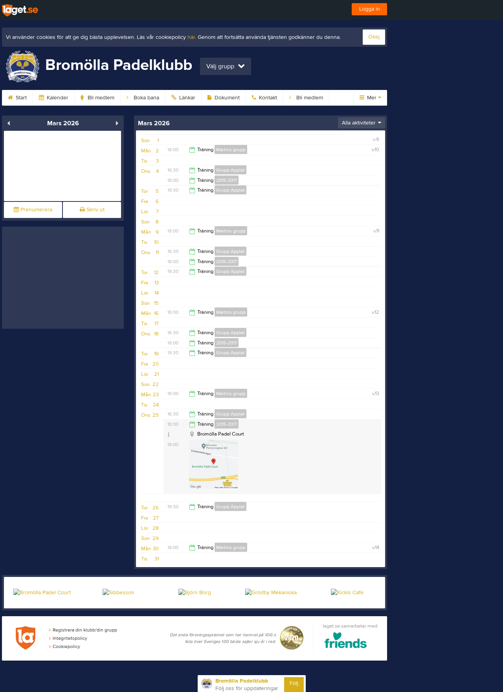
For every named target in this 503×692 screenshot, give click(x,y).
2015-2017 (226, 180)
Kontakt (267, 97)
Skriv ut (95, 209)
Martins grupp (231, 149)
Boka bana (145, 97)
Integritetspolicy (70, 638)
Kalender (56, 97)
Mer (371, 97)
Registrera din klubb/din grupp (85, 630)
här (191, 37)
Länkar (186, 97)
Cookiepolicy (66, 646)
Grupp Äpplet (230, 170)
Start (20, 97)
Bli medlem (100, 97)
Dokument (226, 97)
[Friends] (346, 641)
